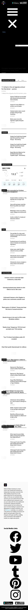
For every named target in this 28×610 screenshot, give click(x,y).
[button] (7, 18)
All (18, 80)
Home (3, 32)
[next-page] (5, 125)
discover (8, 510)
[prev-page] (3, 125)
